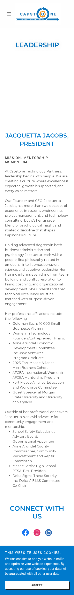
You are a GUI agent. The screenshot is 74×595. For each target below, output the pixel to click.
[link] (37, 14)
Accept (37, 585)
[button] (10, 14)
